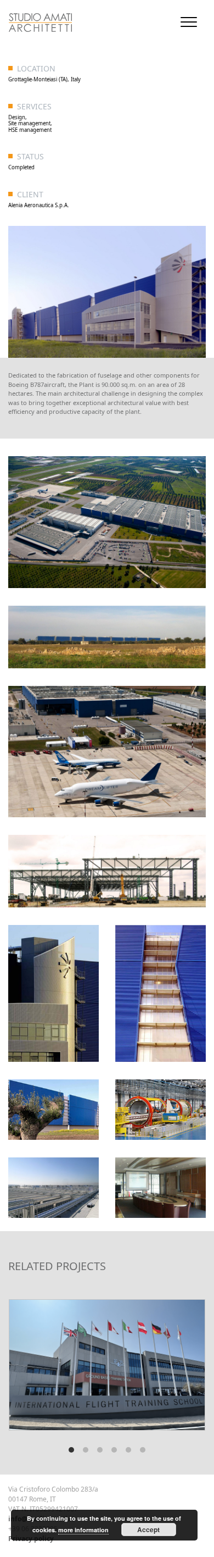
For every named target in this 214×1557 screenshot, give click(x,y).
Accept (148, 1529)
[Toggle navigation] (188, 22)
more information (83, 1530)
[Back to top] (4, 1518)
